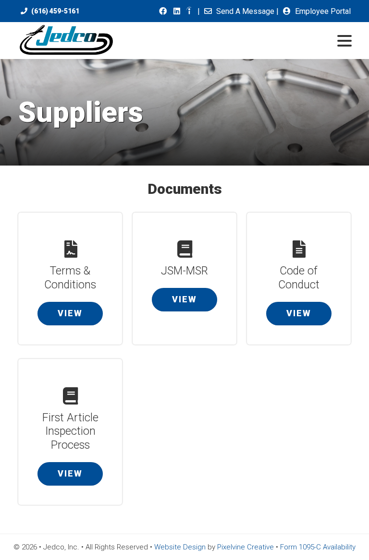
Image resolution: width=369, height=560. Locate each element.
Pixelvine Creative (245, 547)
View (70, 313)
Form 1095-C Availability (318, 547)
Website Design (180, 547)
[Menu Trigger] (345, 40)
